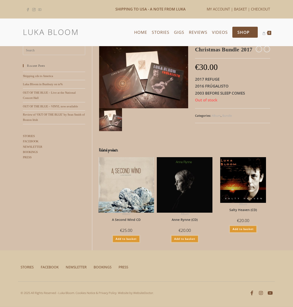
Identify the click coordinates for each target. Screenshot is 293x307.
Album (216, 116)
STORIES (29, 136)
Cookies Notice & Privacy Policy (96, 293)
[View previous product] (259, 49)
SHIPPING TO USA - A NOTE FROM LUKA (150, 9)
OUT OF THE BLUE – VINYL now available (50, 106)
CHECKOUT (260, 9)
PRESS (27, 157)
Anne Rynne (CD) (185, 219)
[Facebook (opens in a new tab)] (28, 9)
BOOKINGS (30, 152)
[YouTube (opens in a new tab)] (40, 9)
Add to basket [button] (126, 239)
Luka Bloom (51, 32)
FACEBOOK (30, 141)
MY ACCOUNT (218, 9)
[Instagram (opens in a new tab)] (34, 9)
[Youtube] (270, 293)
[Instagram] (261, 293)
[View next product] (267, 49)
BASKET (240, 9)
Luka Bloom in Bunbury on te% (43, 84)
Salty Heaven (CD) (243, 210)
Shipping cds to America (38, 76)
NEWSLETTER (32, 146)
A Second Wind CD (126, 219)
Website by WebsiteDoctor (135, 293)
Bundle (227, 116)
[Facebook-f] (252, 293)
